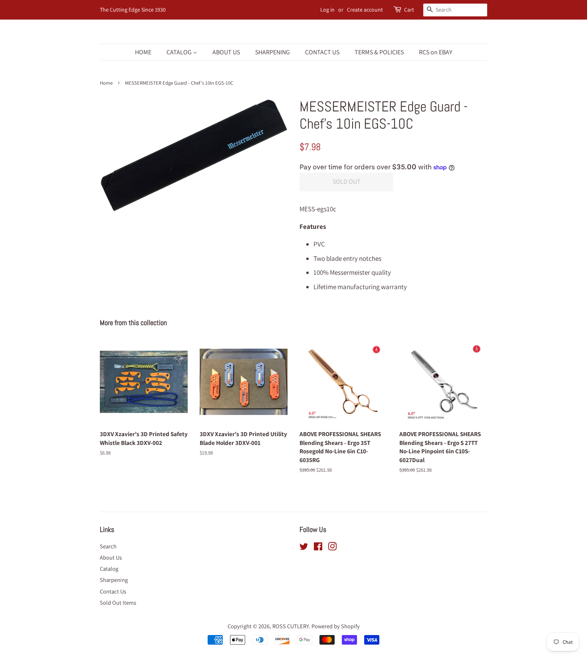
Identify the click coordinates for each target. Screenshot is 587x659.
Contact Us (113, 591)
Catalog (109, 568)
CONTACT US (322, 52)
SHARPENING (272, 52)
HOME (143, 52)
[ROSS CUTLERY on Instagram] (332, 548)
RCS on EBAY (435, 52)
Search (108, 546)
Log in (327, 9)
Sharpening (114, 580)
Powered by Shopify (335, 626)
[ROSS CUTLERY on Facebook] (318, 548)
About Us (111, 557)
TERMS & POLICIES (379, 52)
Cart (409, 9)
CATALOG (180, 52)
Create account (365, 9)
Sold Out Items (118, 602)
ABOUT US (226, 52)
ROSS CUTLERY (290, 626)
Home (106, 82)
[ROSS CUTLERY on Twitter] (303, 548)
